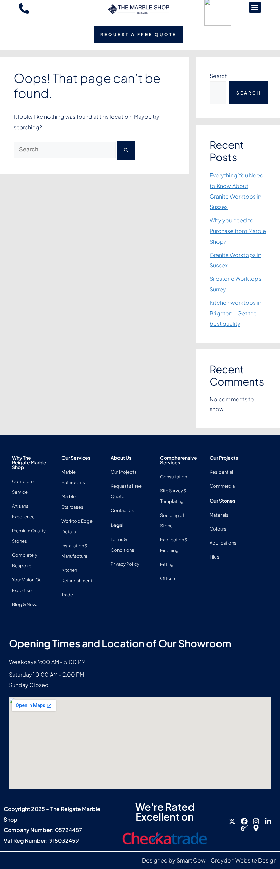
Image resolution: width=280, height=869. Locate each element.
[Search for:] (65, 149)
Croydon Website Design (244, 860)
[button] (255, 7)
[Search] (126, 150)
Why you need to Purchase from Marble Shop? (238, 231)
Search (219, 75)
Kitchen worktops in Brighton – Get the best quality (235, 313)
